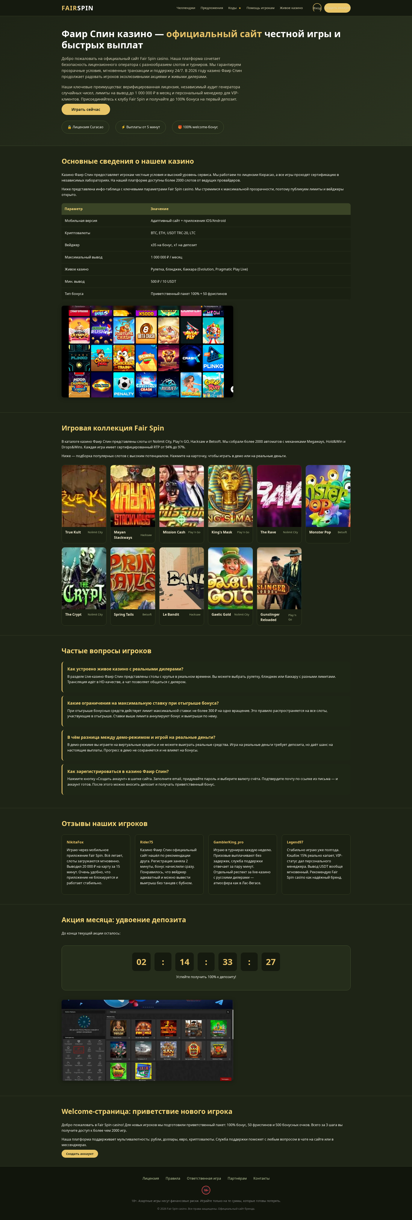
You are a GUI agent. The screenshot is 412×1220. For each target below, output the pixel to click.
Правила (173, 1178)
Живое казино (291, 8)
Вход (317, 8)
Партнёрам (237, 1178)
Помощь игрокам (260, 8)
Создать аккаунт (337, 7)
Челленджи (186, 8)
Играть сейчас (85, 109)
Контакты (261, 1178)
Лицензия (150, 1178)
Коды (234, 8)
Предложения (212, 8)
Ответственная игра (204, 1178)
